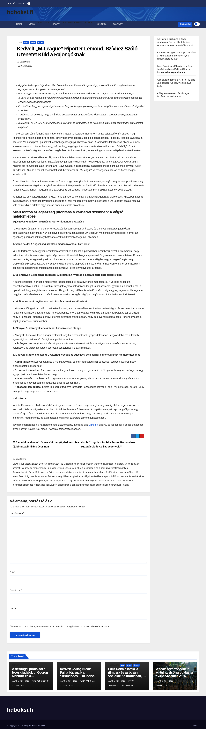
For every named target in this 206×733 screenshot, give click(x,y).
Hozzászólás (17, 513)
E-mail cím (16, 590)
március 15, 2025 (117, 681)
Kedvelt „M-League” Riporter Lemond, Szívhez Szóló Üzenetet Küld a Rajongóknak (77, 51)
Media (26, 42)
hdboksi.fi (20, 12)
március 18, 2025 (21, 681)
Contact (118, 24)
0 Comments (18, 685)
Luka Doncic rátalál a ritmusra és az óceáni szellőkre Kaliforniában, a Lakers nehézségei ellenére (175, 69)
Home (19, 24)
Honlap (13, 608)
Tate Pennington (40, 681)
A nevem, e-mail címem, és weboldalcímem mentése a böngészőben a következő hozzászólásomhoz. (62, 626)
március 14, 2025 (165, 681)
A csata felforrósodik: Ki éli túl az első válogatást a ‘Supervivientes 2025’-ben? (176, 83)
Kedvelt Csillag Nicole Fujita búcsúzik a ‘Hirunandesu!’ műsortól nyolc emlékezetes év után (176, 55)
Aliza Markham (87, 681)
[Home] (10, 22)
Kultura (102, 24)
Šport (56, 24)
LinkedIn (93, 424)
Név (12, 572)
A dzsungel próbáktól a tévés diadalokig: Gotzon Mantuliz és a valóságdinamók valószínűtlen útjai (175, 42)
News (32, 24)
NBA (122, 665)
